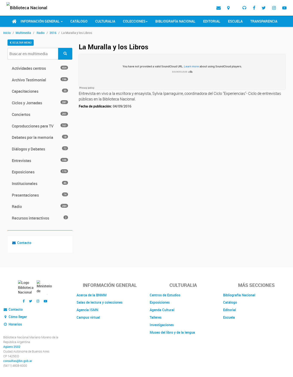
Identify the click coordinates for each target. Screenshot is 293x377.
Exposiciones (39, 171)
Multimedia (23, 33)
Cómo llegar (17, 316)
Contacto (24, 242)
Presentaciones (39, 195)
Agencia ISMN (87, 309)
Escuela (235, 21)
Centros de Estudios (165, 295)
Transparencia (263, 21)
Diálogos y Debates (39, 148)
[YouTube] (284, 8)
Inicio (7, 33)
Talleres (156, 317)
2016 (53, 33)
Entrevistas (39, 160)
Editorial (211, 21)
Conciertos (39, 114)
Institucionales (39, 183)
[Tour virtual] (236, 4)
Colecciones (134, 21)
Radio (41, 33)
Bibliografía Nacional (175, 21)
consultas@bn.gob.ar (17, 361)
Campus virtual (88, 317)
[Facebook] (254, 8)
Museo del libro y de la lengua (172, 332)
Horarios (15, 324)
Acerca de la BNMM (92, 295)
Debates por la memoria (39, 137)
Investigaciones (162, 324)
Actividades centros (39, 68)
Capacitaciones (39, 91)
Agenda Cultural (162, 309)
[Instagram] (274, 8)
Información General (40, 21)
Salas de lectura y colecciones (99, 302)
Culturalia (105, 21)
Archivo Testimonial (39, 79)
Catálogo (79, 21)
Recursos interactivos (39, 218)
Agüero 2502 (11, 347)
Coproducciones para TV (39, 126)
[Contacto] (218, 8)
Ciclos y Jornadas (39, 102)
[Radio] (244, 8)
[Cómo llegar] (228, 8)
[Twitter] (263, 8)
